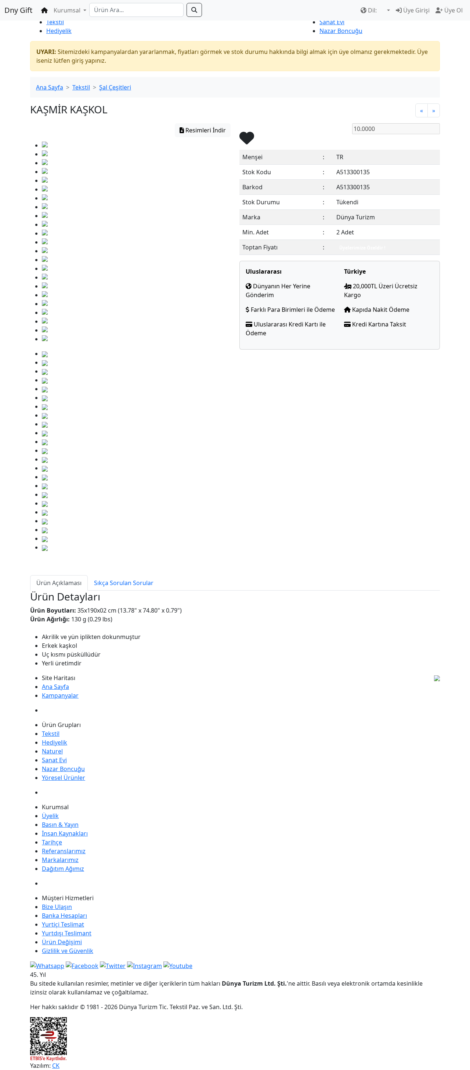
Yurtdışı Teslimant (66, 933)
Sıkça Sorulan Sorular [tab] (123, 583)
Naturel (52, 751)
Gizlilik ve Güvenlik (67, 951)
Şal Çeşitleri (115, 87)
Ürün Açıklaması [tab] (59, 583)
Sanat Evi (331, 22)
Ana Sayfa (49, 87)
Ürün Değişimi (62, 942)
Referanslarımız (64, 851)
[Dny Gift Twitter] (113, 965)
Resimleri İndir (205, 130)
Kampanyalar (60, 695)
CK (55, 1066)
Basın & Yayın (60, 825)
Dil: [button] (372, 10)
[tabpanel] (235, 629)
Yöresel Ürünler (63, 778)
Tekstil (55, 22)
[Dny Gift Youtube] (177, 965)
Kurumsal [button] (68, 10)
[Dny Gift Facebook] (47, 965)
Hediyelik (59, 31)
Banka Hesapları (64, 916)
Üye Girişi (416, 10)
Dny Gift (18, 10)
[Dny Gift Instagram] (144, 965)
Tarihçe (52, 842)
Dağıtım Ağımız (63, 869)
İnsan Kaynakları (65, 833)
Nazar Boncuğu (340, 31)
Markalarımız (60, 860)
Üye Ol (453, 10)
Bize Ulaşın (57, 907)
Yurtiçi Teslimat (63, 924)
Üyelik (50, 816)
